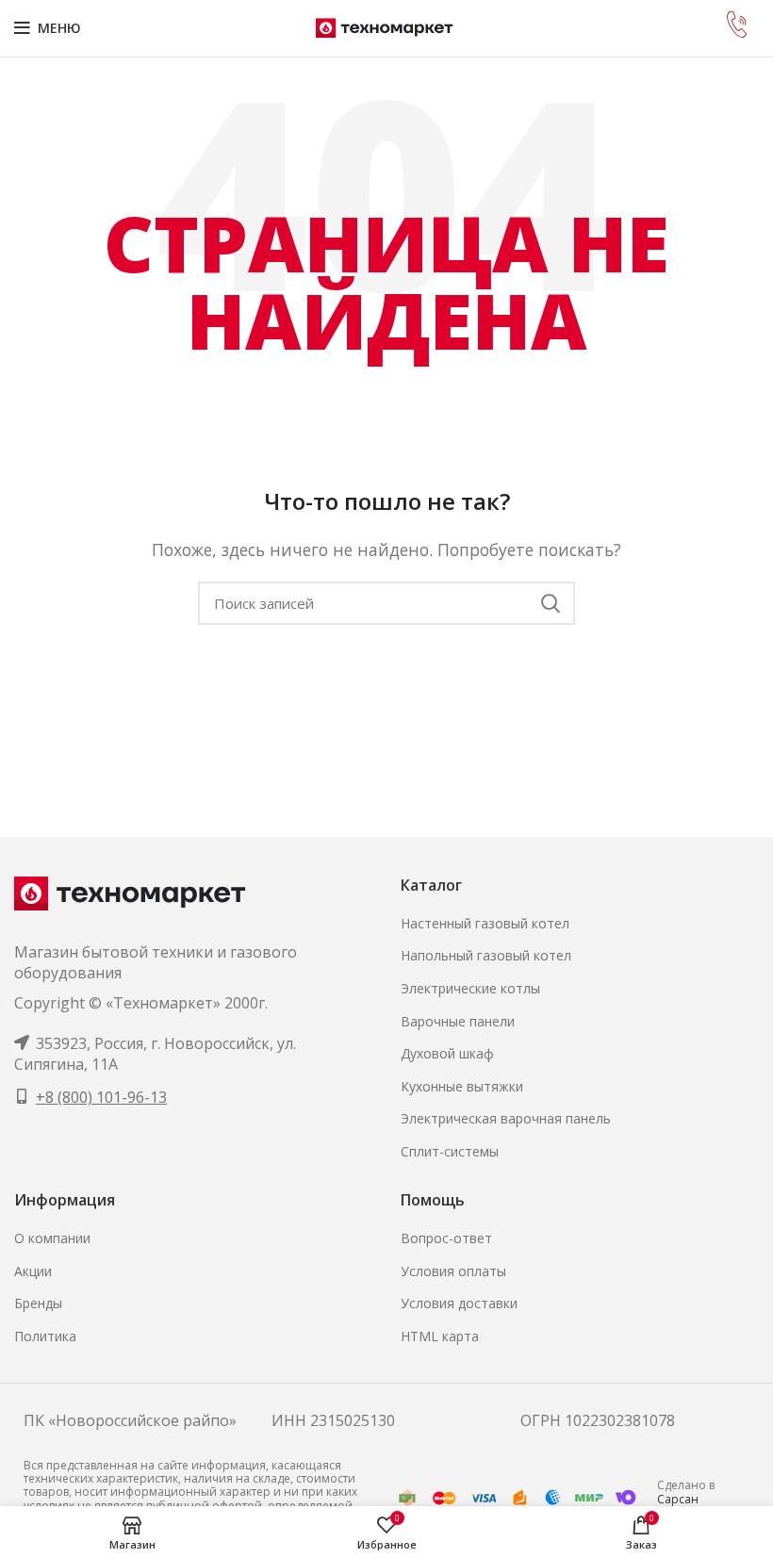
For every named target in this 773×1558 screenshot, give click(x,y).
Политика (45, 1336)
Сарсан (678, 1499)
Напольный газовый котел (486, 955)
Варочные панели (458, 1021)
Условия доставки (459, 1303)
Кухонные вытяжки (462, 1086)
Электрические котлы (470, 988)
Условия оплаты (453, 1271)
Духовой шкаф (447, 1053)
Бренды (38, 1303)
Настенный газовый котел (485, 923)
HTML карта (440, 1336)
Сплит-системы (450, 1151)
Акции (33, 1271)
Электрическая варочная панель (506, 1118)
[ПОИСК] (549, 603)
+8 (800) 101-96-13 (101, 1097)
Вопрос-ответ (446, 1238)
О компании (52, 1238)
